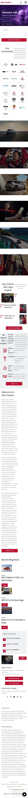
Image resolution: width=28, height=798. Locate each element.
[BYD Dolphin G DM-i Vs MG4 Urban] (6, 568)
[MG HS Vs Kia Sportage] (6, 590)
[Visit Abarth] (14, 106)
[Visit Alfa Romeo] (22, 100)
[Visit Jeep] (6, 106)
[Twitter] (11, 697)
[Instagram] (17, 697)
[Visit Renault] (22, 85)
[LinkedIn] (20, 697)
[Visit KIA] (14, 71)
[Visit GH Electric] (22, 106)
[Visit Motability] (6, 85)
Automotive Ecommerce (18, 794)
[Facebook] (7, 697)
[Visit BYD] (22, 64)
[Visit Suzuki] (22, 78)
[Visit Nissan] (6, 64)
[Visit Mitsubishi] (22, 92)
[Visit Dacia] (6, 92)
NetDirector (7, 794)
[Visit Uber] (14, 85)
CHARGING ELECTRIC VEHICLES (14, 786)
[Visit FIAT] (14, 100)
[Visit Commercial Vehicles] (6, 114)
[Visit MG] (14, 64)
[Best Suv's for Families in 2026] (6, 610)
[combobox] (14, 30)
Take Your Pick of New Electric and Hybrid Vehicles (14, 784)
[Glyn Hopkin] (6, 2)
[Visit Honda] (14, 92)
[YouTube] (14, 697)
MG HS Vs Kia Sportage (12, 600)
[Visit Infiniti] (6, 100)
